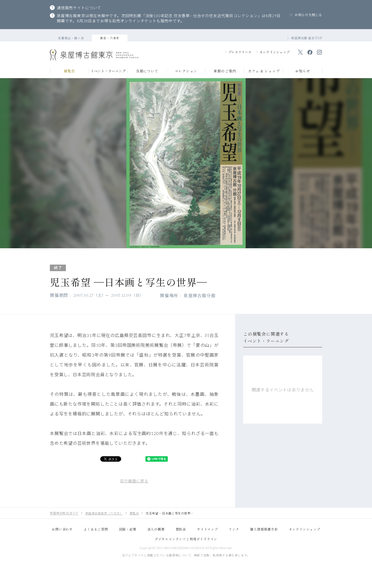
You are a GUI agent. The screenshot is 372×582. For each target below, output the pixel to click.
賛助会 (181, 529)
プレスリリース (240, 52)
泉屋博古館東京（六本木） (104, 513)
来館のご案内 (225, 71)
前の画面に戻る (134, 481)
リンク (234, 529)
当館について (147, 71)
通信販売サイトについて (79, 7)
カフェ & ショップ (264, 71)
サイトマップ (207, 529)
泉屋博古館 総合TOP (306, 38)
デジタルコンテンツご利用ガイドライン (186, 539)
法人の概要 (156, 529)
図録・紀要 (127, 529)
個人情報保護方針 (264, 529)
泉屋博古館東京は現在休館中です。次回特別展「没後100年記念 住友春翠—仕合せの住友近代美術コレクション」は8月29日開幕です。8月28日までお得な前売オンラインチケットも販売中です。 (169, 18)
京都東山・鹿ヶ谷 (71, 38)
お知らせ (302, 71)
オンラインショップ (274, 52)
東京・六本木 (109, 38)
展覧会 (69, 71)
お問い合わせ (62, 529)
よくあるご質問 (96, 529)
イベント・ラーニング (108, 71)
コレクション (186, 71)
